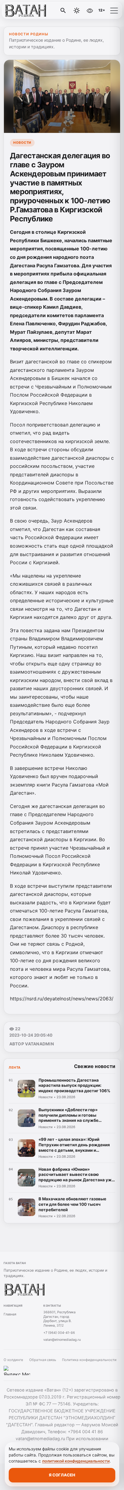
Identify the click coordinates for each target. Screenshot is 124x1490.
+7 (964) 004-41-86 (59, 1333)
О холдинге (13, 1360)
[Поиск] (63, 10)
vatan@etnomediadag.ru (62, 1339)
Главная (10, 1314)
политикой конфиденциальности (76, 1461)
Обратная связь (42, 1360)
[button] (114, 10)
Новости (22, 142)
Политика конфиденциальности (89, 1360)
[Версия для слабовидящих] (90, 10)
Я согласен (62, 1474)
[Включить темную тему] (76, 10)
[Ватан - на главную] (29, 10)
